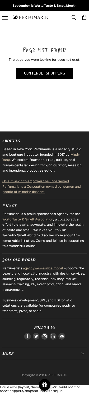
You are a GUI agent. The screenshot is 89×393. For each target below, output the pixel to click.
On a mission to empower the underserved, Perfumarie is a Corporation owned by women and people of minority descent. (41, 186)
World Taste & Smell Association (27, 219)
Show (44, 385)
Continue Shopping (44, 73)
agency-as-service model (43, 268)
